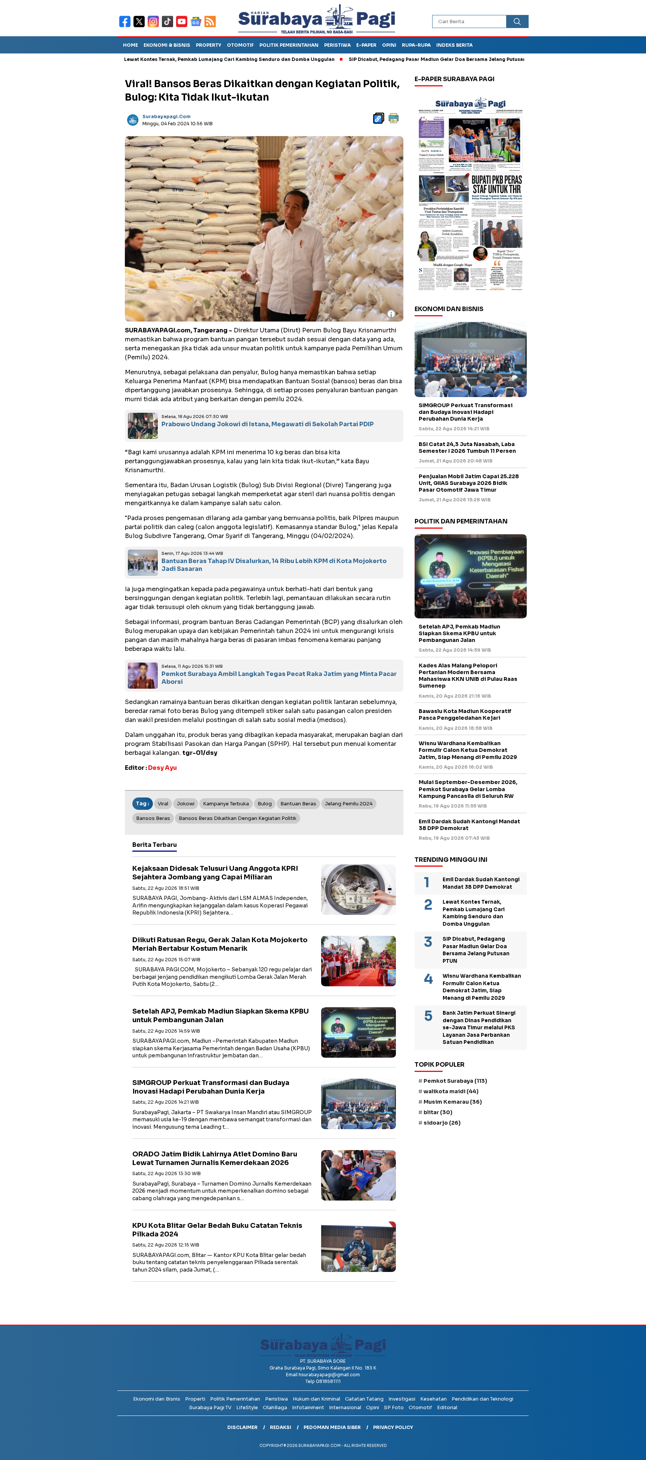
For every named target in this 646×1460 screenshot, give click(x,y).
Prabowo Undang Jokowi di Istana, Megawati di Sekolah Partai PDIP (268, 424)
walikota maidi (451, 1091)
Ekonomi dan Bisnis (156, 1399)
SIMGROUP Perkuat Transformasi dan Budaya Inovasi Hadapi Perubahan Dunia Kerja (210, 1087)
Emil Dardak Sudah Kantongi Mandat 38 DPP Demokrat (469, 825)
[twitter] (140, 26)
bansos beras (153, 818)
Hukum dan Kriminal (316, 1399)
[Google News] (197, 26)
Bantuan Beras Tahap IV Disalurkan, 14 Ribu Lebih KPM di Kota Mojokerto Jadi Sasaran (274, 565)
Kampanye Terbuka (226, 803)
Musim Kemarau (453, 1101)
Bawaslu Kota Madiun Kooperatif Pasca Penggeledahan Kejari (465, 714)
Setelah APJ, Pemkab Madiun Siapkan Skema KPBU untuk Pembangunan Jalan (220, 1015)
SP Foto (394, 1407)
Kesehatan (433, 1399)
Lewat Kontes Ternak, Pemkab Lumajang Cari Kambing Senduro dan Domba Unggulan (179, 59)
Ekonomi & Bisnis (167, 45)
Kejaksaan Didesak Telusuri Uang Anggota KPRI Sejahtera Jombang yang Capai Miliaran (215, 872)
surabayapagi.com (166, 116)
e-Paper (366, 45)
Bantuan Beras (298, 803)
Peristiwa (337, 45)
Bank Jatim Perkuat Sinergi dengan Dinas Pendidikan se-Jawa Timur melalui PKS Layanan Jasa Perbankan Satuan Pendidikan (479, 1027)
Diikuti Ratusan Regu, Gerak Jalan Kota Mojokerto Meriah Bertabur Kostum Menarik (220, 944)
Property (208, 45)
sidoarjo (442, 1122)
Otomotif (240, 45)
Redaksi (280, 1427)
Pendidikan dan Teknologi (482, 1399)
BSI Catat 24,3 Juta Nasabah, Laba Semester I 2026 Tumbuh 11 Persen (467, 447)
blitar (438, 1112)
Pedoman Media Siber (332, 1427)
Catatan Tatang (364, 1399)
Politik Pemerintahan (289, 45)
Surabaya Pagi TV (210, 1407)
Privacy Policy (393, 1427)
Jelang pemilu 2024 (349, 803)
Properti (195, 1399)
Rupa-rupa (416, 45)
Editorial (447, 1407)
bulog (265, 803)
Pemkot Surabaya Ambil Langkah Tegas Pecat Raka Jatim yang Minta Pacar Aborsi (279, 678)
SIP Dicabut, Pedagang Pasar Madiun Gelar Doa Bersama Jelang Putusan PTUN (395, 59)
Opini (389, 45)
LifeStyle (247, 1407)
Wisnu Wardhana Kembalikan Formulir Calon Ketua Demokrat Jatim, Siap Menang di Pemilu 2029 (468, 750)
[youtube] (183, 26)
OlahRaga (275, 1407)
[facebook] (126, 26)
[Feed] (211, 26)
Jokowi (185, 803)
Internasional (345, 1407)
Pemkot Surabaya (455, 1081)
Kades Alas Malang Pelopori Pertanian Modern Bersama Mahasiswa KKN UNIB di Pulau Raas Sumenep (468, 675)
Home (130, 45)
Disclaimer (242, 1427)
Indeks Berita (454, 45)
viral (163, 803)
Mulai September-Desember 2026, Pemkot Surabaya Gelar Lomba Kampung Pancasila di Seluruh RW (468, 789)
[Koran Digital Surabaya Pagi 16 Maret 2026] (471, 193)
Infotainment (308, 1407)
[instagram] (155, 26)
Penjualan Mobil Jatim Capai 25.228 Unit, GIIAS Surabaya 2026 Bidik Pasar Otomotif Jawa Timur (469, 483)
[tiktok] (169, 26)
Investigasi (401, 1399)
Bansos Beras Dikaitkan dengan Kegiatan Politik (237, 818)
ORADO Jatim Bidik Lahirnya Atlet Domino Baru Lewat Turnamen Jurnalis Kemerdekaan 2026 (214, 1158)
